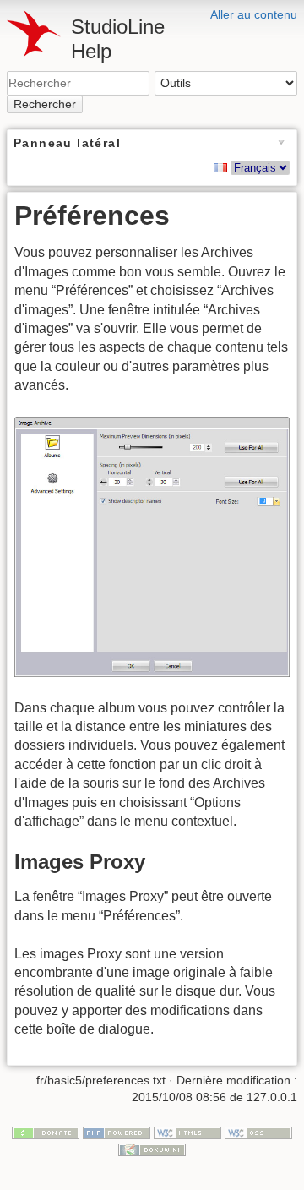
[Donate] (45, 1132)
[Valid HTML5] (187, 1132)
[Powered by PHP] (116, 1132)
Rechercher (45, 104)
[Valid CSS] (258, 1132)
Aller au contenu (253, 14)
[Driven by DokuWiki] (152, 1148)
